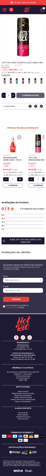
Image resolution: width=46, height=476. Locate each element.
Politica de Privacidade (23, 397)
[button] (23, 240)
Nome (5, 276)
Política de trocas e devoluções (23, 399)
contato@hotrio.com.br (23, 349)
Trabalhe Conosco (23, 417)
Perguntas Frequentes (23, 395)
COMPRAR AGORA (30, 95)
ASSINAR (16, 299)
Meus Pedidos (23, 415)
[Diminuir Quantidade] (6, 179)
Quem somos (23, 391)
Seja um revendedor (23, 401)
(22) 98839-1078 (23, 347)
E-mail (5, 287)
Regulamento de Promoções (23, 393)
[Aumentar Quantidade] (20, 179)
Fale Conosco (23, 419)
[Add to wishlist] (19, 137)
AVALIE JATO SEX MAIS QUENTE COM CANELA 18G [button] (25, 240)
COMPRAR (13, 185)
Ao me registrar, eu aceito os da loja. (17, 306)
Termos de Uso (12, 307)
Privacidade (23, 413)
